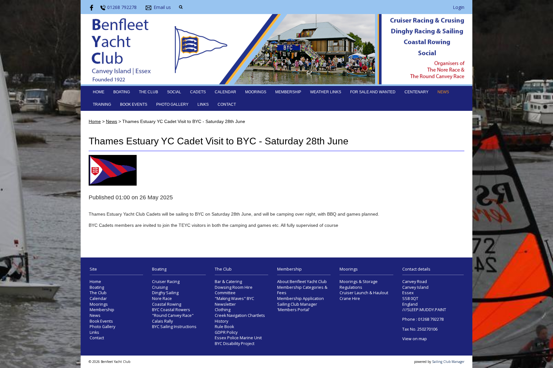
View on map (414, 338)
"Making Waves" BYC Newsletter (234, 301)
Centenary (417, 92)
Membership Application (300, 298)
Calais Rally (162, 321)
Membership (288, 92)
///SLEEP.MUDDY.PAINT (424, 309)
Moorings (255, 92)
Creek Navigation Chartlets (240, 315)
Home (98, 92)
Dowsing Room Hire (233, 287)
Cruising (160, 287)
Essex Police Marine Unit (238, 338)
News (443, 92)
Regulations (351, 287)
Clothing (222, 309)
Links (203, 104)
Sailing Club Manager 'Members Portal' (297, 307)
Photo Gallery (172, 104)
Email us (162, 7)
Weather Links (325, 92)
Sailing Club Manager (448, 361)
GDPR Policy (226, 332)
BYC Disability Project (234, 343)
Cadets (198, 92)
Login (458, 7)
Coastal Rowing (166, 304)
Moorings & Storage (359, 281)
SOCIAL (174, 92)
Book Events (133, 104)
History (221, 321)
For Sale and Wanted (373, 92)
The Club (148, 92)
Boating (121, 92)
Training (102, 104)
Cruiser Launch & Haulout (364, 292)
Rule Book (224, 326)
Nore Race (162, 298)
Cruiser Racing (166, 281)
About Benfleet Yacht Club (302, 281)
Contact (227, 104)
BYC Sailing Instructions (174, 326)
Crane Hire (350, 298)
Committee (225, 292)
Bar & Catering (228, 281)
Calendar (225, 92)
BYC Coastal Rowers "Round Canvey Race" (173, 312)
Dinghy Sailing (165, 292)
